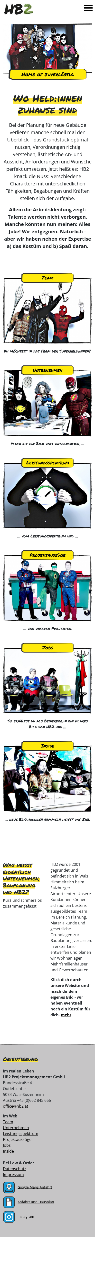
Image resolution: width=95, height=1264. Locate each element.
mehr (66, 1015)
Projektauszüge (47, 555)
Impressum (13, 1174)
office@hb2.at (15, 1106)
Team (47, 277)
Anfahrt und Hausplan (36, 1201)
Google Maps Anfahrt (35, 1187)
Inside (47, 745)
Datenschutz (14, 1168)
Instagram (26, 1216)
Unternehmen (47, 370)
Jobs (47, 647)
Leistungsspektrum (47, 462)
